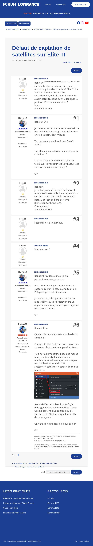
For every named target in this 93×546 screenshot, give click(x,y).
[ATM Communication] (22, 140)
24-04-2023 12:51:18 (41, 118)
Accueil (50, 498)
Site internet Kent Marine (14, 512)
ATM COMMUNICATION (33, 541)
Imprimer (76, 71)
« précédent (67, 62)
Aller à (43, 472)
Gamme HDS (53, 503)
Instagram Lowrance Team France (18, 503)
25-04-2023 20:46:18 (41, 219)
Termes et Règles (84, 541)
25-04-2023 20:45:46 (41, 183)
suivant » (77, 62)
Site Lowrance (80, 4)
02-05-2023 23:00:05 (41, 272)
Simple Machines (20, 541)
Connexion (25, 23)
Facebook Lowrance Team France (18, 498)
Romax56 (22, 324)
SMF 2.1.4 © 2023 (9, 541)
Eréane (22, 78)
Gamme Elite (53, 508)
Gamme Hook (53, 512)
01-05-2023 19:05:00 (41, 245)
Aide (76, 541)
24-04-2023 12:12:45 (41, 79)
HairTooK (22, 118)
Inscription (12, 23)
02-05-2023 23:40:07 (41, 324)
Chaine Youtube (10, 508)
